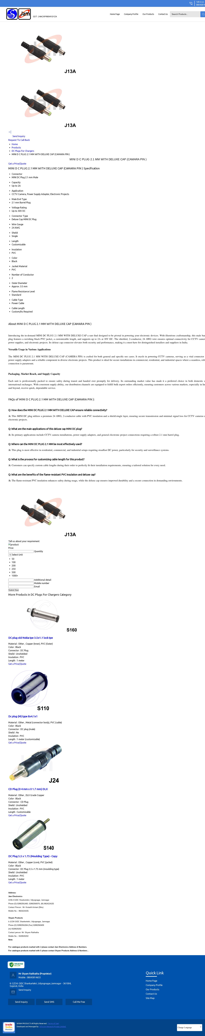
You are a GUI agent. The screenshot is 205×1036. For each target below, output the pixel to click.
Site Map (150, 998)
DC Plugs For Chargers (23, 151)
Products (16, 147)
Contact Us (163, 14)
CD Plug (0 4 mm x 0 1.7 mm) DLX (28, 789)
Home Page (115, 14)
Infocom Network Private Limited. (52, 1026)
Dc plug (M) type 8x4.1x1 (23, 716)
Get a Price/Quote (17, 163)
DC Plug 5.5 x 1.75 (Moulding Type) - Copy (32, 856)
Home (15, 144)
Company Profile (131, 14)
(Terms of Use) (53, 1023)
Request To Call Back (19, 140)
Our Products (148, 14)
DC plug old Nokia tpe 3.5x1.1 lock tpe (30, 637)
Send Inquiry (18, 136)
